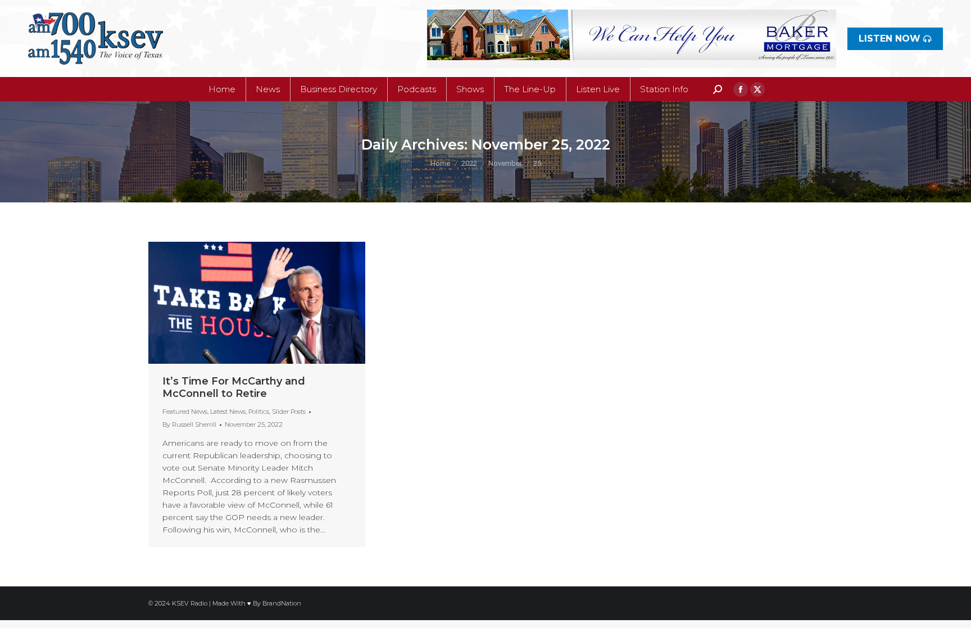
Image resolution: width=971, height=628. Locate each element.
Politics (258, 411)
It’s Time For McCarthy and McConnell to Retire (233, 387)
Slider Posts (289, 411)
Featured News (184, 411)
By (189, 424)
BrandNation (281, 603)
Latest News (228, 411)
